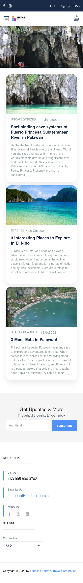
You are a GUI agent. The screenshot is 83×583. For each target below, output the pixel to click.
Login (53, 6)
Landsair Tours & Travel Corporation (53, 571)
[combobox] (23, 545)
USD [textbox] (9, 545)
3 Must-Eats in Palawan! (34, 339)
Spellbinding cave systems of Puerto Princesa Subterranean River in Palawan (39, 132)
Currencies (10, 538)
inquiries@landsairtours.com (31, 495)
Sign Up (65, 6)
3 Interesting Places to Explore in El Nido (40, 240)
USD (75, 6)
